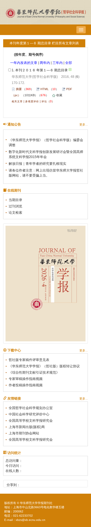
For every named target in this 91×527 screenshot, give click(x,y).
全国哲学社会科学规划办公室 (31, 408)
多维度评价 (32, 101)
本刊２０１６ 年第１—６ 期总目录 (41, 70)
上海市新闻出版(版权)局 (27, 427)
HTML (44, 89)
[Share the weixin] (31, 483)
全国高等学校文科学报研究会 (31, 420)
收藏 (59, 95)
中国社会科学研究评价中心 (29, 414)
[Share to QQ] (39, 483)
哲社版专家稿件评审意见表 (29, 360)
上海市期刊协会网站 (24, 433)
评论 (44, 101)
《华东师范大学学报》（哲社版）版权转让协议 (44, 366)
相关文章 (17, 101)
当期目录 (15, 200)
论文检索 (15, 212)
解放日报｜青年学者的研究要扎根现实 (37, 163)
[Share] (53, 483)
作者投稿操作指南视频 (26, 385)
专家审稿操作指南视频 (26, 379)
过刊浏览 (15, 206)
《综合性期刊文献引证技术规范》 (34, 372)
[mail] (46, 483)
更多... (83, 124)
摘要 (19, 89)
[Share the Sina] (24, 483)
